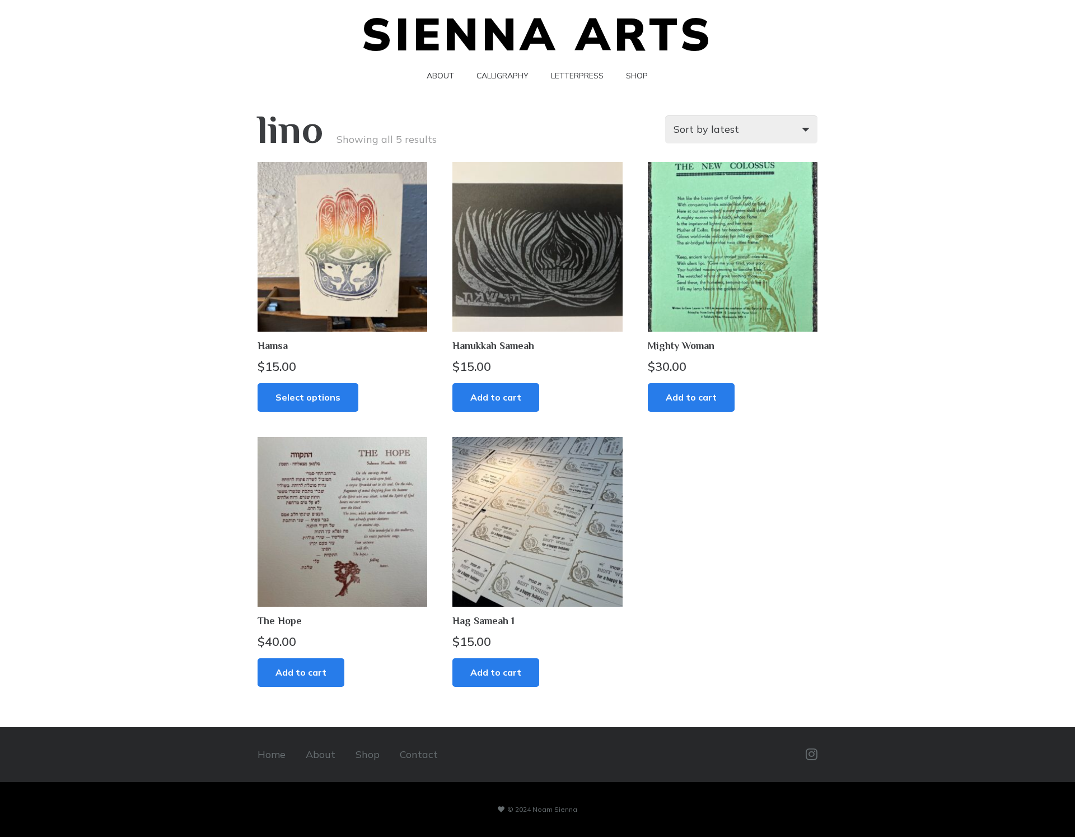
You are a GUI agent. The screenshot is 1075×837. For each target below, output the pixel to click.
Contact (419, 754)
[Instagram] (811, 754)
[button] (495, 397)
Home (272, 754)
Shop (368, 754)
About (320, 754)
